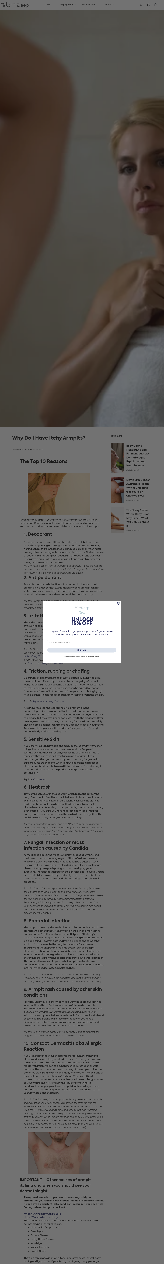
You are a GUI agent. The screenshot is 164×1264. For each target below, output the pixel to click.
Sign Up (81, 649)
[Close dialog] (118, 603)
